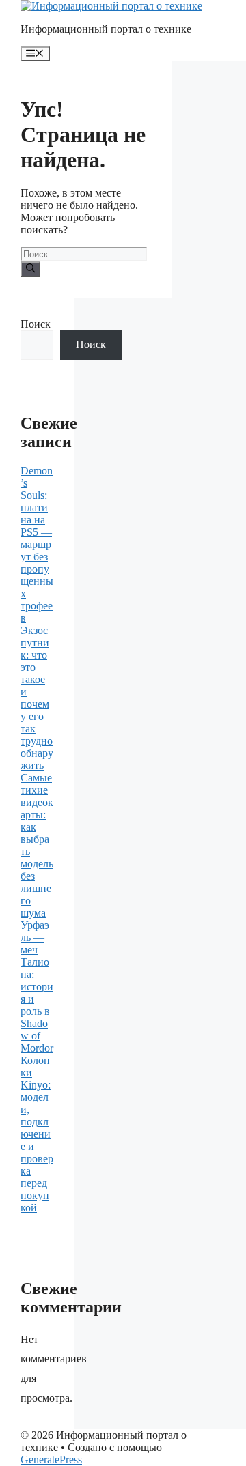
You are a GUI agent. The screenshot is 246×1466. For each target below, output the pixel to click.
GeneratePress (51, 1459)
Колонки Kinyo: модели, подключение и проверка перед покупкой (36, 1133)
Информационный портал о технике (105, 29)
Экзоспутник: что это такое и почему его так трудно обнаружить (36, 697)
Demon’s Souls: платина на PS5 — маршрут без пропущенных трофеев (36, 544)
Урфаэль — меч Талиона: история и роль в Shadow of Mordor (36, 986)
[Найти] (30, 268)
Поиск (35, 324)
